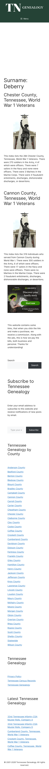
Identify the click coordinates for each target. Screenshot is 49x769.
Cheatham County (17, 510)
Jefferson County (16, 577)
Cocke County (15, 526)
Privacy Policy (14, 676)
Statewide (13, 640)
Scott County (14, 632)
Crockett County (16, 535)
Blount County (15, 484)
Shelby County (15, 636)
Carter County (15, 505)
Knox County (14, 581)
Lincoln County (15, 590)
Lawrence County (16, 586)
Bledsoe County (15, 480)
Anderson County (16, 467)
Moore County (15, 607)
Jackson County (16, 573)
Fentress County (16, 552)
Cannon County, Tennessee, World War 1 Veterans (22, 198)
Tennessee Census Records (22, 680)
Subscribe (33, 430)
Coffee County (15, 531)
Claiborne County (16, 518)
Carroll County (15, 501)
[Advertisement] (24, 48)
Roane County (15, 628)
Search (11, 360)
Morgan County (15, 611)
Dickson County (15, 548)
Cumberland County (18, 539)
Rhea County (14, 624)
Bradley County (15, 488)
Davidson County (16, 543)
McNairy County (16, 602)
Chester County (15, 514)
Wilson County (15, 645)
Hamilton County (16, 564)
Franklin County (15, 556)
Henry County (14, 569)
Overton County (15, 619)
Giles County (14, 560)
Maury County (15, 598)
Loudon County (15, 594)
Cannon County (15, 497)
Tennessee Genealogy (19, 685)
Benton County (15, 476)
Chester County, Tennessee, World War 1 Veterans (22, 100)
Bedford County (15, 472)
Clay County (14, 522)
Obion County (14, 615)
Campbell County (16, 493)
